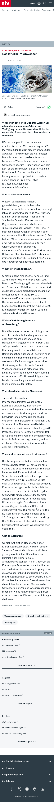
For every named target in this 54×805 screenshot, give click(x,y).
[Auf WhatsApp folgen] (49, 107)
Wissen (17, 10)
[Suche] (44, 3)
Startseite (6, 10)
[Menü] (50, 3)
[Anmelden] (39, 3)
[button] (27, 82)
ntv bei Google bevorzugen (19, 115)
